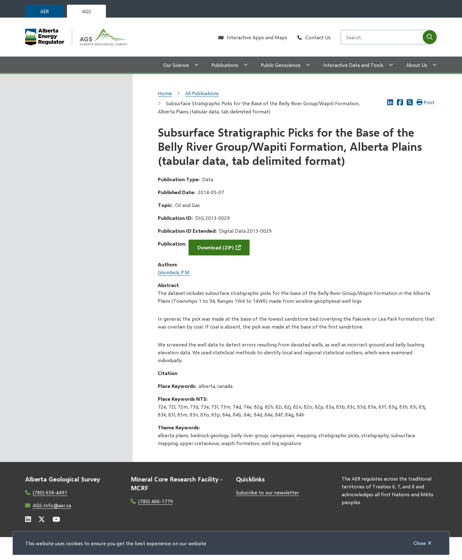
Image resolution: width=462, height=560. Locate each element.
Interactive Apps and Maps (257, 37)
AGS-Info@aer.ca (52, 505)
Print (429, 102)
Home (165, 93)
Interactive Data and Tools (353, 65)
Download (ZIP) (215, 247)
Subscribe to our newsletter (267, 492)
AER (44, 11)
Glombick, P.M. (174, 272)
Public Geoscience (280, 65)
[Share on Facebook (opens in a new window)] (400, 102)
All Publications (202, 93)
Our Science (176, 65)
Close (419, 543)
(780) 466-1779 (155, 501)
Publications (225, 65)
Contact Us (318, 37)
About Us (416, 65)
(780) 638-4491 (50, 492)
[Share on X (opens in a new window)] (410, 102)
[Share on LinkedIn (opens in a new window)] (390, 102)
